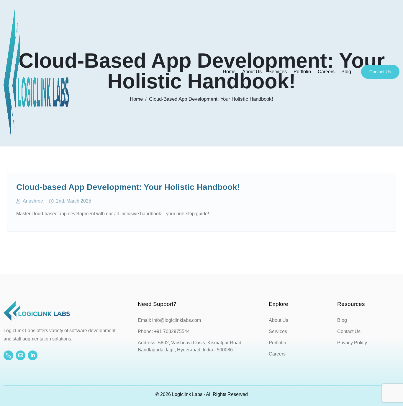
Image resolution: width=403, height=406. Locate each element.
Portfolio (302, 71)
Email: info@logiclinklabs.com (169, 320)
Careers (326, 71)
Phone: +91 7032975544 (164, 331)
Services (277, 71)
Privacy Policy (352, 342)
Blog (346, 71)
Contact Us (380, 71)
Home (229, 71)
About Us (252, 71)
